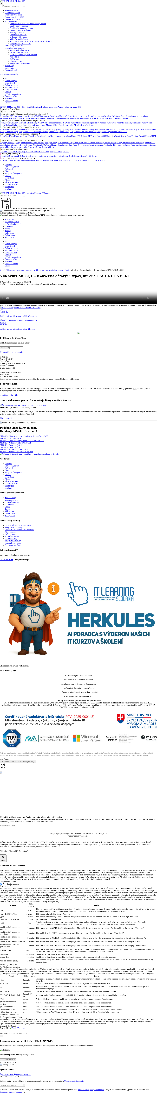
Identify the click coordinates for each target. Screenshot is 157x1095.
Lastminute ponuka (12, 13)
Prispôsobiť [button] (4, 759)
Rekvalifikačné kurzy (44, 118)
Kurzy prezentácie (134, 123)
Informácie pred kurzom (14, 48)
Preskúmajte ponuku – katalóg (21, 28)
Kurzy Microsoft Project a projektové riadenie (88, 123)
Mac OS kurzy (82, 118)
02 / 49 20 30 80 (6, 560)
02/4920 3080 (8, 1075)
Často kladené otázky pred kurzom (23, 55)
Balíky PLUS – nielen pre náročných (19, 530)
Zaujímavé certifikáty (13, 541)
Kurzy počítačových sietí (59, 151)
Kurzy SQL (58, 156)
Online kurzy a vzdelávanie (20, 30)
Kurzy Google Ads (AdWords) (40, 145)
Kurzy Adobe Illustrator (104, 129)
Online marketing (11, 85)
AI (6, 78)
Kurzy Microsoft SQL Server (85, 156)
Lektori (8, 176)
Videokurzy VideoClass (14, 46)
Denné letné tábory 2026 (14, 17)
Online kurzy (10, 235)
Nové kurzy (16, 74)
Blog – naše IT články (13, 527)
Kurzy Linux (44, 151)
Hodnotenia (9, 178)
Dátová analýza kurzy (29, 156)
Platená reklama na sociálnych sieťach (21, 147)
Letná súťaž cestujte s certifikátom (18, 525)
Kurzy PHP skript (89, 136)
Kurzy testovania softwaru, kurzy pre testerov (17, 160)
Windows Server (11, 101)
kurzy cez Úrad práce (13, 173)
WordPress (9, 98)
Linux (7, 103)
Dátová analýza (11, 81)
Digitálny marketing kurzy (10, 143)
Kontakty (8, 189)
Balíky (7, 228)
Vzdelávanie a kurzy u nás (20, 50)
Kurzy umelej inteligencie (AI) (26, 116)
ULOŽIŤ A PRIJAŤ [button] (8, 1026)
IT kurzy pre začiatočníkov (48, 116)
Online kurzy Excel (19, 125)
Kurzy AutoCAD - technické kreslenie (33, 132)
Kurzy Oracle (68, 156)
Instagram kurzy (51, 143)
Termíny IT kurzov (17, 32)
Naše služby (9, 66)
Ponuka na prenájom (13, 545)
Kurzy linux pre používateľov (99, 116)
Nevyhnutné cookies (11, 884)
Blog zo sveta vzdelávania (20, 63)
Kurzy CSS (101, 136)
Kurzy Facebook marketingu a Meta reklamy (99, 143)
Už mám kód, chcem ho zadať (11, 352)
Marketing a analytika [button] (8, 964)
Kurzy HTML (76, 136)
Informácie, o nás (11, 184)
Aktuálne (8, 165)
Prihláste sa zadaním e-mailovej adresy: (15, 343)
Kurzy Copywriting (80, 145)
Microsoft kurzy (34, 125)
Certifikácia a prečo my (19, 52)
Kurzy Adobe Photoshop (84, 129)
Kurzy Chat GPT (6, 116)
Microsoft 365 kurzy (87, 125)
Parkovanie (9, 68)
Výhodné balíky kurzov (19, 37)
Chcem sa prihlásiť (7, 826)
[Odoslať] (24, 1085)
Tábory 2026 (10, 237)
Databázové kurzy (46, 156)
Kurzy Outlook (6, 125)
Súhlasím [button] (3, 851)
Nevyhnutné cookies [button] (8, 881)
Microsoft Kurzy (29, 118)
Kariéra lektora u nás (13, 543)
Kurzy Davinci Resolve (123, 129)
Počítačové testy (11, 538)
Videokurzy (9, 233)
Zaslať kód (5, 348)
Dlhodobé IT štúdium (18, 35)
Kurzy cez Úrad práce (13, 15)
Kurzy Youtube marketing (62, 145)
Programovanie (11, 89)
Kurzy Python (62, 160)
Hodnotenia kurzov (12, 19)
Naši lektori (14, 57)
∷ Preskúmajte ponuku (13, 224)
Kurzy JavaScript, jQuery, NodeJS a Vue (122, 136)
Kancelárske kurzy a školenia (64, 118)
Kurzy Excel (10, 83)
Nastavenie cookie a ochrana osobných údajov (18, 761)
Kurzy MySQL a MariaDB (10, 156)
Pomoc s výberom (12, 167)
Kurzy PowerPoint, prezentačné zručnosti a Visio (51, 123)
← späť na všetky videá (9, 395)
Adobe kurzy (54, 132)
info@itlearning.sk (23, 1075)
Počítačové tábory (118, 116)
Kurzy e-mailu (16, 118)
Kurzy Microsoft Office (22, 123)
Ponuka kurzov (11, 21)
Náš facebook (10, 534)
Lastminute (9, 226)
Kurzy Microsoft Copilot (118, 118)
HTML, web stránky (13, 94)
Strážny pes (14, 59)
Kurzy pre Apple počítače (98, 118)
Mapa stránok (10, 532)
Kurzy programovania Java (46, 160)
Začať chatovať (9, 1060)
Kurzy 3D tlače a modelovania (144, 129)
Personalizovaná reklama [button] (9, 1015)
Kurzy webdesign (21, 136)
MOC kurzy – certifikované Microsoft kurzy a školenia (31, 41)
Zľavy (7, 180)
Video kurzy (64, 132)
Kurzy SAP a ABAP (71, 125)
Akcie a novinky (11, 10)
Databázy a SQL (11, 96)
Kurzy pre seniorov (80, 116)
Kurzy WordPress (7, 136)
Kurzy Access (147, 123)
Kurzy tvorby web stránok (60, 136)
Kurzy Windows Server (29, 151)
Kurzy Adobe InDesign (9, 132)
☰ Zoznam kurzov (12, 222)
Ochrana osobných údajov (74, 1081)
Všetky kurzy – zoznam (19, 26)
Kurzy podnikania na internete (32, 143)
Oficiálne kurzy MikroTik (10, 151)
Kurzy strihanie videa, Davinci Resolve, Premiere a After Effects (25, 129)
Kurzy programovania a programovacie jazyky (87, 160)
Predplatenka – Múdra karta (20, 44)
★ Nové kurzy (10, 219)
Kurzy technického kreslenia (81, 132)
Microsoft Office (11, 87)
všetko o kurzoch (11, 182)
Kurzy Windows (65, 116)
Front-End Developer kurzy (39, 136)
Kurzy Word (111, 123)
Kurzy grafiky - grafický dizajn (62, 129)
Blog (7, 171)
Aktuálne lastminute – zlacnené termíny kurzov (28, 24)
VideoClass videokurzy (19, 39)
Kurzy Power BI (6, 123)
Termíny (8, 231)
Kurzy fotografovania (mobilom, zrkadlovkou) (110, 132)
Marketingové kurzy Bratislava (70, 143)
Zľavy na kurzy (16, 61)
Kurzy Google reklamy (45, 147)
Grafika (8, 92)
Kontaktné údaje (11, 70)
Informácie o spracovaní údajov (12, 1092)
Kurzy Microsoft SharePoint (52, 125)
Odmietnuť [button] (23, 851)
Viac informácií (6, 418)
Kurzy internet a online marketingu (130, 143)
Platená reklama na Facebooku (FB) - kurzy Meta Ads (109, 145)
